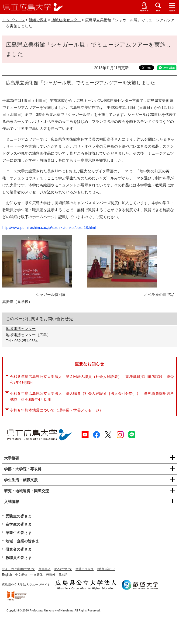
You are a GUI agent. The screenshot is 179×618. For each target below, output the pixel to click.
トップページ (13, 20)
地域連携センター (66, 20)
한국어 (50, 574)
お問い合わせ (106, 569)
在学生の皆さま (19, 524)
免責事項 (44, 569)
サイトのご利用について (18, 569)
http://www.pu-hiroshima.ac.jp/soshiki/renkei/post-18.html (49, 228)
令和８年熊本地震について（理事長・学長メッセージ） (56, 410)
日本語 (62, 574)
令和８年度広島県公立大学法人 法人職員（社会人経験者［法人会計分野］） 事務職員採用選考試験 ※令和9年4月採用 (92, 396)
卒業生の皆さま (19, 533)
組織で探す (38, 20)
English (7, 574)
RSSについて (63, 569)
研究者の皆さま (19, 549)
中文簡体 (21, 574)
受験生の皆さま (19, 516)
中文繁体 (37, 574)
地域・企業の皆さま (22, 541)
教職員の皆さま (19, 558)
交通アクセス (85, 569)
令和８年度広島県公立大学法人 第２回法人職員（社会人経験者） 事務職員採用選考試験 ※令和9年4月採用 (92, 380)
